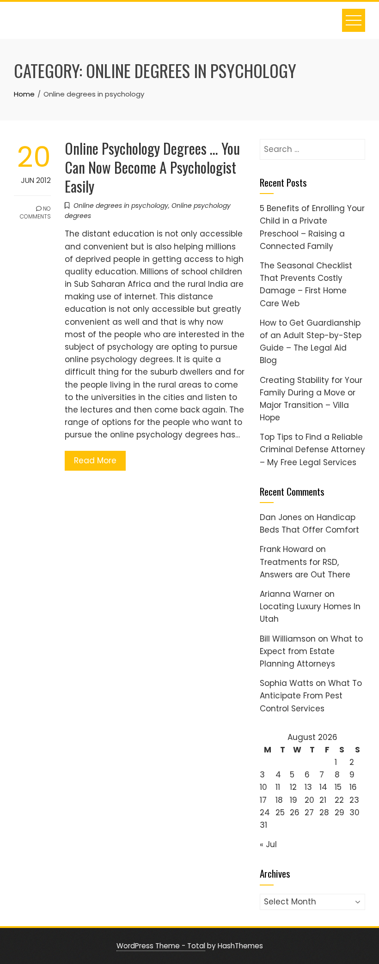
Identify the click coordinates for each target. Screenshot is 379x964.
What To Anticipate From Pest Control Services (311, 696)
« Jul (268, 844)
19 (293, 800)
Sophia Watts (286, 683)
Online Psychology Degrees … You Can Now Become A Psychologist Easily (152, 167)
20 (309, 800)
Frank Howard (286, 549)
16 (353, 787)
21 (322, 800)
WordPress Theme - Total (160, 946)
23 (354, 800)
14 (323, 787)
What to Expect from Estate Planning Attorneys (311, 651)
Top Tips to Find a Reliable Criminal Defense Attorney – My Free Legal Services (312, 449)
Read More (95, 460)
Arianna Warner (291, 594)
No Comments (35, 212)
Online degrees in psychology (120, 205)
